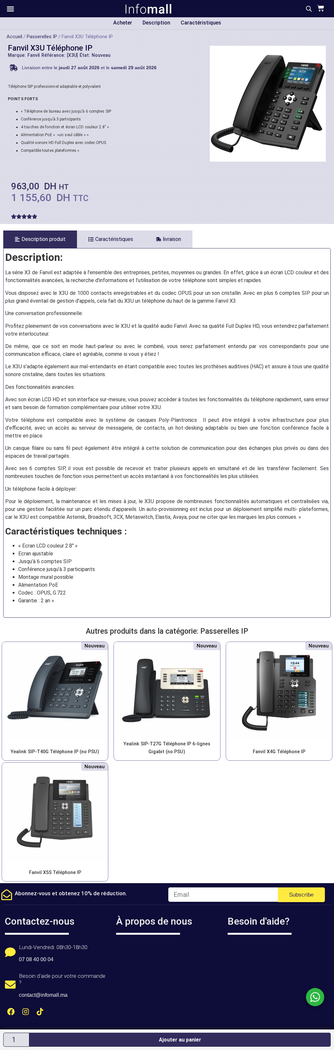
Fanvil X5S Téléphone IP (55, 872)
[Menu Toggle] (10, 9)
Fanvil (33, 55)
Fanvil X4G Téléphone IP (279, 752)
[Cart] (319, 8)
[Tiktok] (40, 1012)
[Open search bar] (309, 9)
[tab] (40, 239)
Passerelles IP (42, 37)
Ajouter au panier (180, 1040)
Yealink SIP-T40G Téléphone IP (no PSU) (55, 752)
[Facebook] (11, 1012)
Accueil (14, 37)
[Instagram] (26, 1012)
